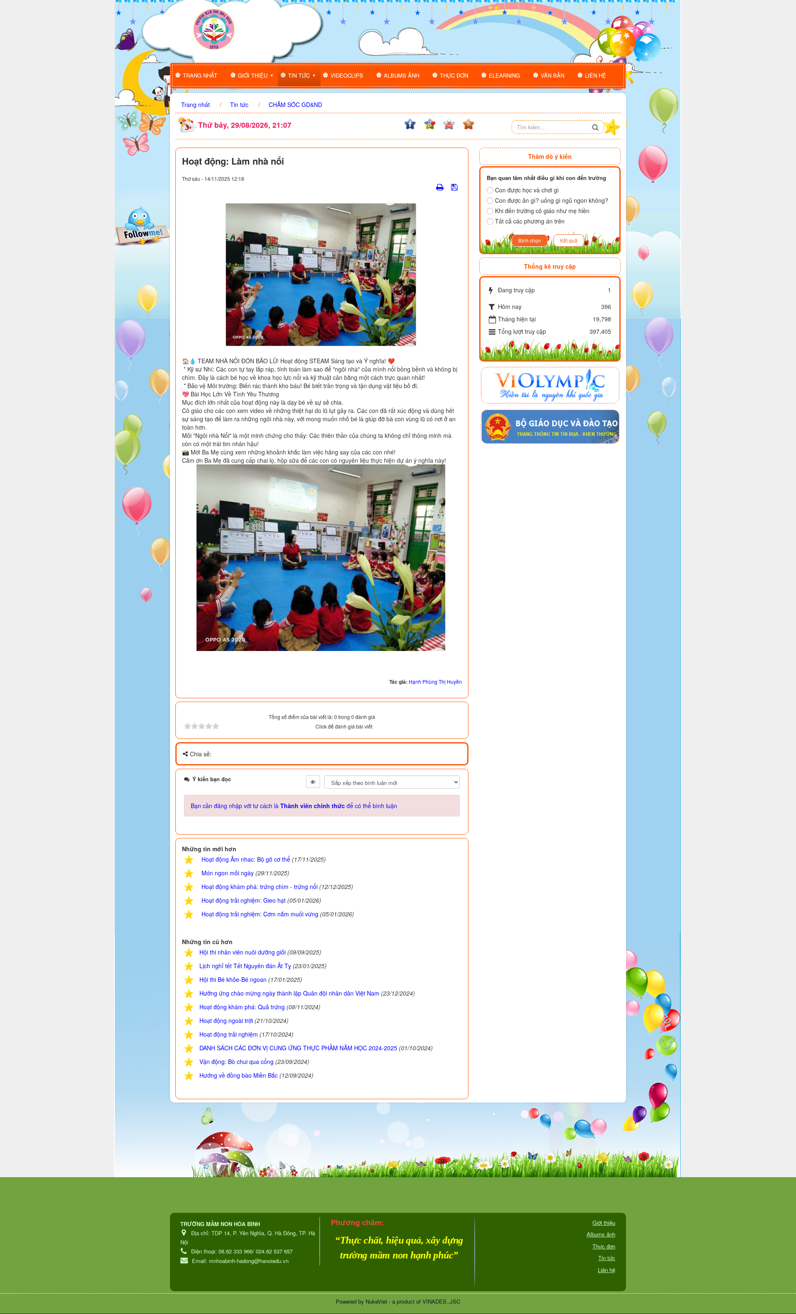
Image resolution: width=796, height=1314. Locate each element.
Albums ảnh (401, 75)
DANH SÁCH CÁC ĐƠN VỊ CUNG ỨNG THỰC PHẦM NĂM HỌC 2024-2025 (298, 1048)
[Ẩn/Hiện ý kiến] (313, 781)
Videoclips (346, 75)
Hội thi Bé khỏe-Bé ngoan (233, 979)
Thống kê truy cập (550, 266)
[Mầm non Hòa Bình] (214, 29)
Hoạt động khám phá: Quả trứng (242, 1007)
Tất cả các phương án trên (530, 221)
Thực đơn (454, 75)
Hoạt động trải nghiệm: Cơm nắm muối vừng (259, 914)
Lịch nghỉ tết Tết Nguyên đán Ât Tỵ (245, 966)
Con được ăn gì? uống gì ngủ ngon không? (551, 200)
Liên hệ (595, 75)
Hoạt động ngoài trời (226, 1020)
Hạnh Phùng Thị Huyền (435, 681)
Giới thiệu (252, 75)
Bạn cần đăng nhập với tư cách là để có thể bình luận (294, 806)
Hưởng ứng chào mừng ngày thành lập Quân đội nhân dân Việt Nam (289, 993)
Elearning (504, 75)
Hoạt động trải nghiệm (228, 1034)
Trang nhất (200, 75)
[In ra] (440, 186)
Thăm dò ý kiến (550, 156)
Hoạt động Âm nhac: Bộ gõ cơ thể (245, 859)
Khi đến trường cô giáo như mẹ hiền (542, 210)
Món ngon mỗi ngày (227, 873)
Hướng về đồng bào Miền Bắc (238, 1075)
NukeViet (376, 1301)
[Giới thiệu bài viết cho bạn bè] (429, 186)
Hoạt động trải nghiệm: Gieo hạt (243, 900)
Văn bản (552, 75)
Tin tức (299, 75)
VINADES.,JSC (441, 1301)
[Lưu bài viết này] (455, 186)
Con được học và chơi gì (527, 190)
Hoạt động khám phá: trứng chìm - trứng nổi (259, 886)
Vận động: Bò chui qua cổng (236, 1061)
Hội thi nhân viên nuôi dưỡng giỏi (242, 952)
